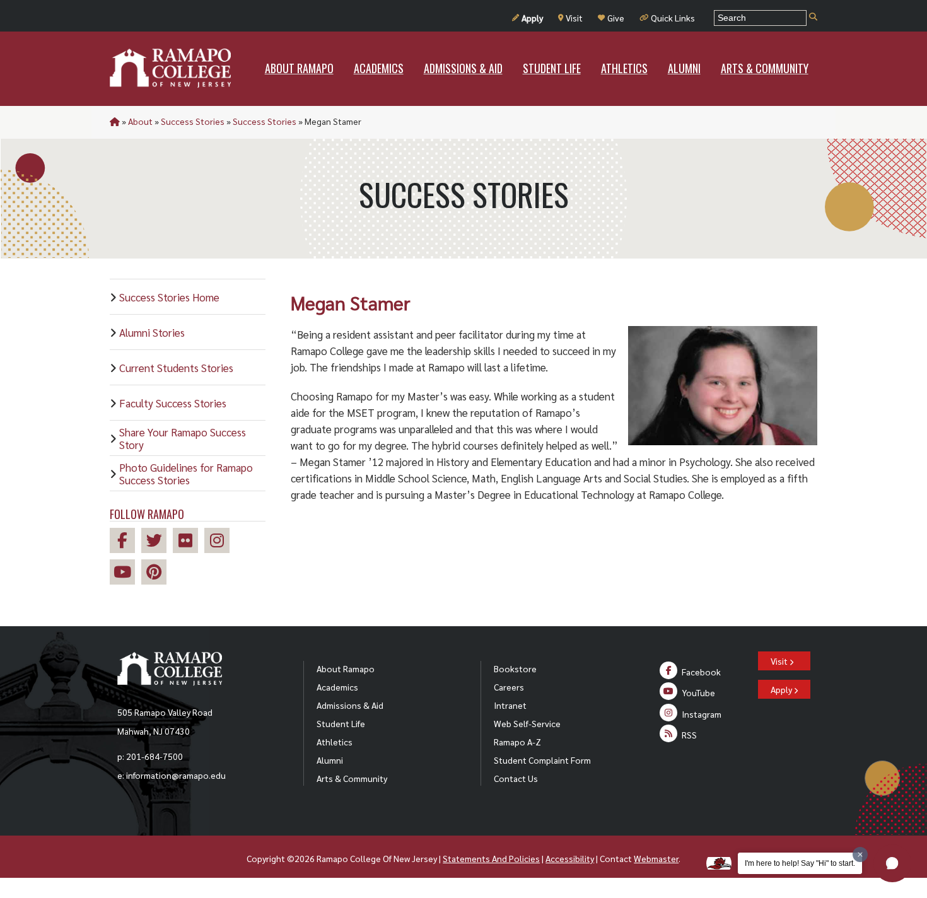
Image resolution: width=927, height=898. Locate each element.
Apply (532, 17)
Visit (574, 17)
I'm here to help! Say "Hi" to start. (800, 863)
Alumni (330, 760)
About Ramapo (346, 668)
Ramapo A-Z (517, 741)
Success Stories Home (169, 297)
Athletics (335, 741)
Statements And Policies (491, 858)
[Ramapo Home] (170, 68)
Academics (337, 686)
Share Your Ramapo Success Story (182, 438)
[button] (892, 863)
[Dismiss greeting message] (860, 854)
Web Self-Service (527, 723)
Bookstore (515, 668)
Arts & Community (352, 778)
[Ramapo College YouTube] (125, 573)
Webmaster (656, 858)
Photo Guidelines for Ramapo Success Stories (186, 473)
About (140, 121)
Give (615, 17)
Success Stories (192, 121)
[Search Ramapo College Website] (813, 17)
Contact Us (516, 778)
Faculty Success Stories (172, 403)
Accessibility (569, 858)
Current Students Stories (176, 367)
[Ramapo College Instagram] (220, 542)
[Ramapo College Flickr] (188, 542)
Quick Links (673, 17)
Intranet (510, 705)
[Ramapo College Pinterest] (157, 573)
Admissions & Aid (350, 705)
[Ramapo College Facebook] (125, 542)
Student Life (341, 723)
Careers (509, 686)
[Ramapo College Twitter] (157, 542)
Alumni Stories (152, 332)
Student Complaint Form (542, 760)
